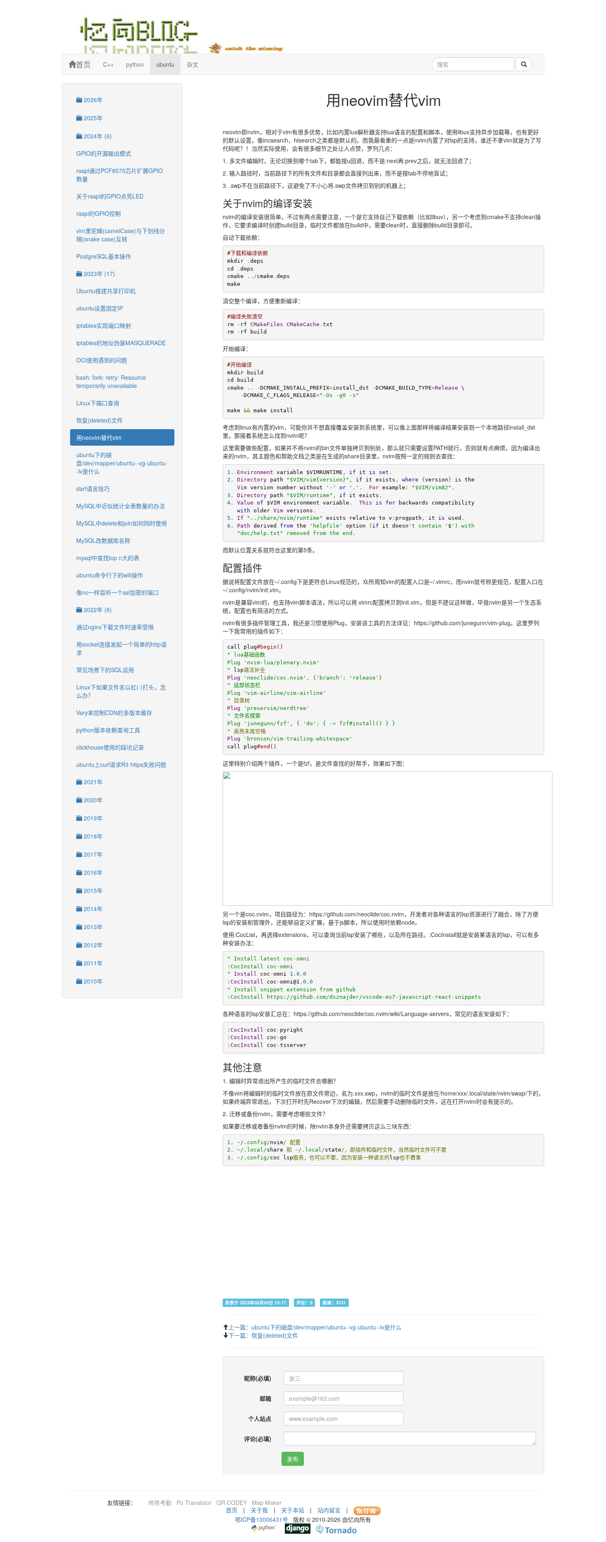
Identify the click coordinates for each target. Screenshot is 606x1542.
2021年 (92, 782)
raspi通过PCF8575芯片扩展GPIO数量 (119, 174)
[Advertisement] (383, 1240)
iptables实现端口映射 (103, 325)
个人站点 (259, 1418)
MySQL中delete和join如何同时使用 (121, 523)
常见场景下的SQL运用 (105, 670)
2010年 (92, 981)
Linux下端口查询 (97, 403)
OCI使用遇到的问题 (101, 360)
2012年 (92, 945)
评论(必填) (257, 1439)
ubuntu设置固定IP (99, 308)
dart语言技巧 (93, 488)
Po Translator (193, 1502)
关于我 (259, 1510)
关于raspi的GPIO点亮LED (109, 196)
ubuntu (165, 64)
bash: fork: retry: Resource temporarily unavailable (111, 381)
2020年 (92, 800)
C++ (108, 64)
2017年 (92, 854)
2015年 (92, 890)
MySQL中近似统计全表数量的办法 (120, 506)
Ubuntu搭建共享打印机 (106, 291)
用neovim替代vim (99, 437)
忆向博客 (187, 33)
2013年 (92, 927)
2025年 (92, 118)
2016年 (92, 872)
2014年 (92, 908)
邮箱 (265, 1398)
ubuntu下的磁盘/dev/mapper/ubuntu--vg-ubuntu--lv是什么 (121, 463)
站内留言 (329, 1510)
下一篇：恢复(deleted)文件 (263, 1335)
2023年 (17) (98, 273)
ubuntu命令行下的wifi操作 (109, 575)
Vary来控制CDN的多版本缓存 (114, 712)
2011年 (92, 963)
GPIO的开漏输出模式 (103, 153)
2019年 (92, 818)
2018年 (92, 836)
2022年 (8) (97, 609)
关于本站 (292, 1510)
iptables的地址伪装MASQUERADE (121, 343)
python (135, 64)
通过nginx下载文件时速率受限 (115, 627)
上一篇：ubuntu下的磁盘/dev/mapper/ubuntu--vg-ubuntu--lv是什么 (315, 1327)
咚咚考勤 (159, 1502)
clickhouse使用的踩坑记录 (110, 747)
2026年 (92, 100)
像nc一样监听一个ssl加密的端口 (117, 592)
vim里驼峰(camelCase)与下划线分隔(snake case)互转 (120, 235)
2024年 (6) (97, 136)
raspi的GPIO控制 (98, 213)
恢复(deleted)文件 (99, 420)
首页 (83, 64)
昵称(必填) (257, 1378)
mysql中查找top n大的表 (107, 558)
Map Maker (267, 1502)
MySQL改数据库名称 (103, 540)
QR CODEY (231, 1502)
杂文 (192, 64)
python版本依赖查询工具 (108, 730)
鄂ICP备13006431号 (261, 1519)
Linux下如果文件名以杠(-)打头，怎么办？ (121, 691)
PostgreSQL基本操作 (103, 256)
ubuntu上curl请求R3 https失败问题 (121, 764)
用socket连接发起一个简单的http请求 (121, 648)
